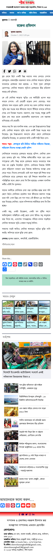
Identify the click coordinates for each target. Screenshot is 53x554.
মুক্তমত (4, 20)
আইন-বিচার (33, 13)
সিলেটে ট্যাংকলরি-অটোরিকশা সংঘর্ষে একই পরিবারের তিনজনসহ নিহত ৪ (23, 374)
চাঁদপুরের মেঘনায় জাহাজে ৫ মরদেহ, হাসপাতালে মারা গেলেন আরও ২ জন (31, 310)
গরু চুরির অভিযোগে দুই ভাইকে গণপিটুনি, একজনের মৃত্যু (30, 387)
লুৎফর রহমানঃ (16, 32)
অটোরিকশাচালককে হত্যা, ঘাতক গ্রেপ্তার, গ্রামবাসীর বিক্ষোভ (32, 324)
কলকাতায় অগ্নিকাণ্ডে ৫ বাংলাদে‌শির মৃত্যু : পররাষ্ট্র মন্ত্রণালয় (33, 469)
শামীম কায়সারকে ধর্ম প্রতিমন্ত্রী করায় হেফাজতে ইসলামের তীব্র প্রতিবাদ (32, 422)
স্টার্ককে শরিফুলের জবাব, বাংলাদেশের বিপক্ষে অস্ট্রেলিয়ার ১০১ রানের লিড (32, 445)
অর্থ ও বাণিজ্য (21, 13)
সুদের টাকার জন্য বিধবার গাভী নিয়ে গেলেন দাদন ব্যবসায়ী (7, 324)
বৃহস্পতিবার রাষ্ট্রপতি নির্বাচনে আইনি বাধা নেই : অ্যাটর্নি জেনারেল (20, 324)
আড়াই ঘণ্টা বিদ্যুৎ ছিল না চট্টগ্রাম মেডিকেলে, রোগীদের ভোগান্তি (31, 434)
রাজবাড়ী (14, 20)
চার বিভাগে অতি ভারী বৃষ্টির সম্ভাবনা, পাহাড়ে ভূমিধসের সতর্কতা (8, 310)
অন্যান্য (12, 13)
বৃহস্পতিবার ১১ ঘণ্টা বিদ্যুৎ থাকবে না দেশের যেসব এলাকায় (32, 457)
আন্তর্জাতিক (43, 13)
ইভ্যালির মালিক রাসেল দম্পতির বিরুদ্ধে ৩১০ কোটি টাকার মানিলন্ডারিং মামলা (20, 310)
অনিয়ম (4, 13)
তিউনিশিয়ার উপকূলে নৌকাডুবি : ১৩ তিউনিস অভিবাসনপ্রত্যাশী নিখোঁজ (44, 310)
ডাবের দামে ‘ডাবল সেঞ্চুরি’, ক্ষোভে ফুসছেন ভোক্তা (32, 481)
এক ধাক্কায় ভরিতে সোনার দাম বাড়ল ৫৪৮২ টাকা (44, 324)
